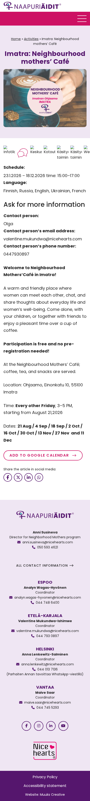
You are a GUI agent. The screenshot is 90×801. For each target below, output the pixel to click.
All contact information (42, 565)
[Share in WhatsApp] (39, 477)
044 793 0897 (47, 636)
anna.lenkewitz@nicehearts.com (47, 664)
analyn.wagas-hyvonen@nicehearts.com (47, 597)
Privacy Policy (45, 777)
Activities (31, 39)
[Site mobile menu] (82, 18)
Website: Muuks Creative (45, 794)
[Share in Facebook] (7, 477)
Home (16, 39)
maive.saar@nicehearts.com (47, 702)
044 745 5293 (47, 707)
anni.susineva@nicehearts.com (47, 542)
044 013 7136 (47, 669)
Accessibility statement (45, 785)
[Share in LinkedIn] (28, 477)
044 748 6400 (47, 602)
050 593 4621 (47, 547)
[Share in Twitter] (18, 477)
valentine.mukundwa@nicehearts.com (47, 631)
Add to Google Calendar (39, 455)
